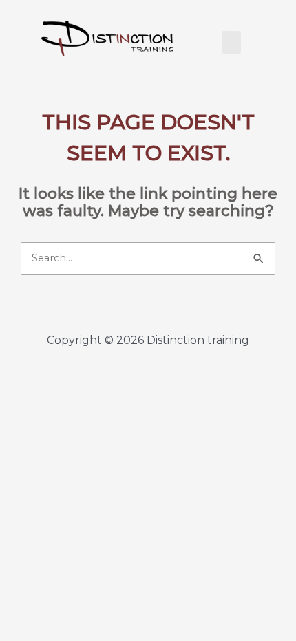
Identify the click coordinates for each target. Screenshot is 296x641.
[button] (231, 42)
